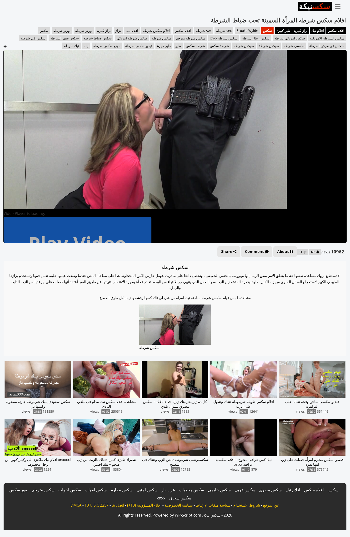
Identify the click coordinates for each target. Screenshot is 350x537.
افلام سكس (336, 30)
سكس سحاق (180, 498)
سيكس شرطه (244, 46)
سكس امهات (96, 490)
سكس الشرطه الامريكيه (327, 38)
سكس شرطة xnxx (223, 38)
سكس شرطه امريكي (131, 38)
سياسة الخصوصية (179, 505)
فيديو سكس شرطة (138, 46)
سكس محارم (121, 490)
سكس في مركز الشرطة (326, 46)
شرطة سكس (219, 46)
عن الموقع (271, 505)
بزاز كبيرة (301, 30)
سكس (267, 30)
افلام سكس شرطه (156, 30)
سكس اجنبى (147, 490)
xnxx (161, 498)
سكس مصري (270, 490)
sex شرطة (224, 30)
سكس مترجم (43, 490)
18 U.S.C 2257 (97, 505)
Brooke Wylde (247, 30)
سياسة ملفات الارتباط (213, 505)
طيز (178, 46)
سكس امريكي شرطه (289, 38)
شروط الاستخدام (246, 505)
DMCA (75, 505)
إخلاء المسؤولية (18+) (144, 505)
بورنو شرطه (61, 30)
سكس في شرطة (33, 38)
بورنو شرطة (83, 30)
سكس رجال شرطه (256, 38)
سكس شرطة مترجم (190, 38)
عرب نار (168, 490)
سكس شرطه (161, 38)
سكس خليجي (219, 490)
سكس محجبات (191, 490)
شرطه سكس (195, 46)
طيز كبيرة (283, 30)
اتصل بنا (118, 505)
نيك (86, 46)
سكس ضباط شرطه (98, 38)
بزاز (118, 30)
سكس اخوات (69, 490)
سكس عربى (245, 490)
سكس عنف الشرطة (64, 38)
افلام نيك (317, 30)
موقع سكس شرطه (106, 46)
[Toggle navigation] (339, 5)
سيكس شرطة (269, 46)
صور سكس (18, 490)
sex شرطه (203, 30)
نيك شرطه (71, 46)
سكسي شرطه (294, 46)
